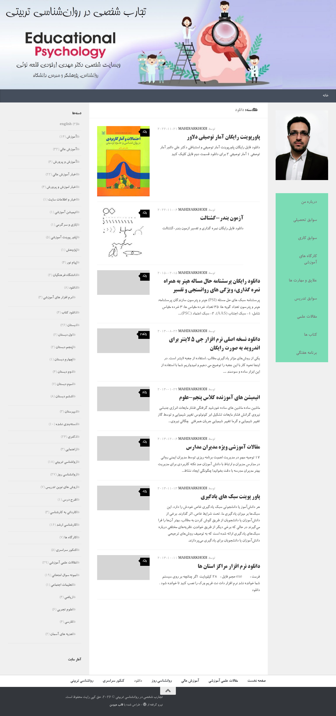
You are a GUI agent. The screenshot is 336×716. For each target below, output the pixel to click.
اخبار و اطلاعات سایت (62, 200)
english (66, 125)
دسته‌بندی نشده (66, 425)
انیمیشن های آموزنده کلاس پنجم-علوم (219, 398)
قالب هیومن (116, 705)
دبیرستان (71, 412)
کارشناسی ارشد (66, 525)
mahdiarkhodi (192, 129)
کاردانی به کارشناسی (63, 513)
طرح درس (69, 500)
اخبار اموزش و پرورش (61, 187)
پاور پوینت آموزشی (64, 238)
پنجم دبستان (64, 348)
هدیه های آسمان (61, 635)
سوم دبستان (65, 385)
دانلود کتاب (69, 313)
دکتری (72, 437)
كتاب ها (310, 335)
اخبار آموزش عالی (64, 175)
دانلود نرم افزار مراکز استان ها (229, 567)
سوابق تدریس (305, 299)
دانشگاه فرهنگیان (65, 276)
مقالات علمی (307, 317)
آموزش (71, 137)
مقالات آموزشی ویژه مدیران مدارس (223, 448)
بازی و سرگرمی (66, 225)
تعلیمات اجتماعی (62, 585)
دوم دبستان (65, 372)
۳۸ (142, 335)
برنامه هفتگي (306, 353)
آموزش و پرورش (65, 162)
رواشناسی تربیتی (66, 462)
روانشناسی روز (67, 475)
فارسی (69, 622)
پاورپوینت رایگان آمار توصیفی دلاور (223, 137)
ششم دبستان (64, 397)
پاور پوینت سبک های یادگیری (230, 497)
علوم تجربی (65, 610)
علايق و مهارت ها (303, 281)
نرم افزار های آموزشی (58, 298)
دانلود (73, 288)
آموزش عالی (68, 150)
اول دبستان (65, 335)
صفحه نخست (256, 681)
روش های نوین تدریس (61, 488)
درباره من (309, 202)
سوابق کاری (307, 238)
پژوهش (71, 250)
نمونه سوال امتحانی (64, 576)
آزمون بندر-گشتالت (221, 218)
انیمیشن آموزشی (66, 213)
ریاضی (68, 598)
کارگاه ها (70, 538)
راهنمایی (71, 450)
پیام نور (72, 263)
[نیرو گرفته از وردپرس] (144, 704)
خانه (325, 96)
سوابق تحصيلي (305, 220)
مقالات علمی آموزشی (63, 563)
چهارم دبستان (63, 360)
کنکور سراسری (66, 550)
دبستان (72, 326)
